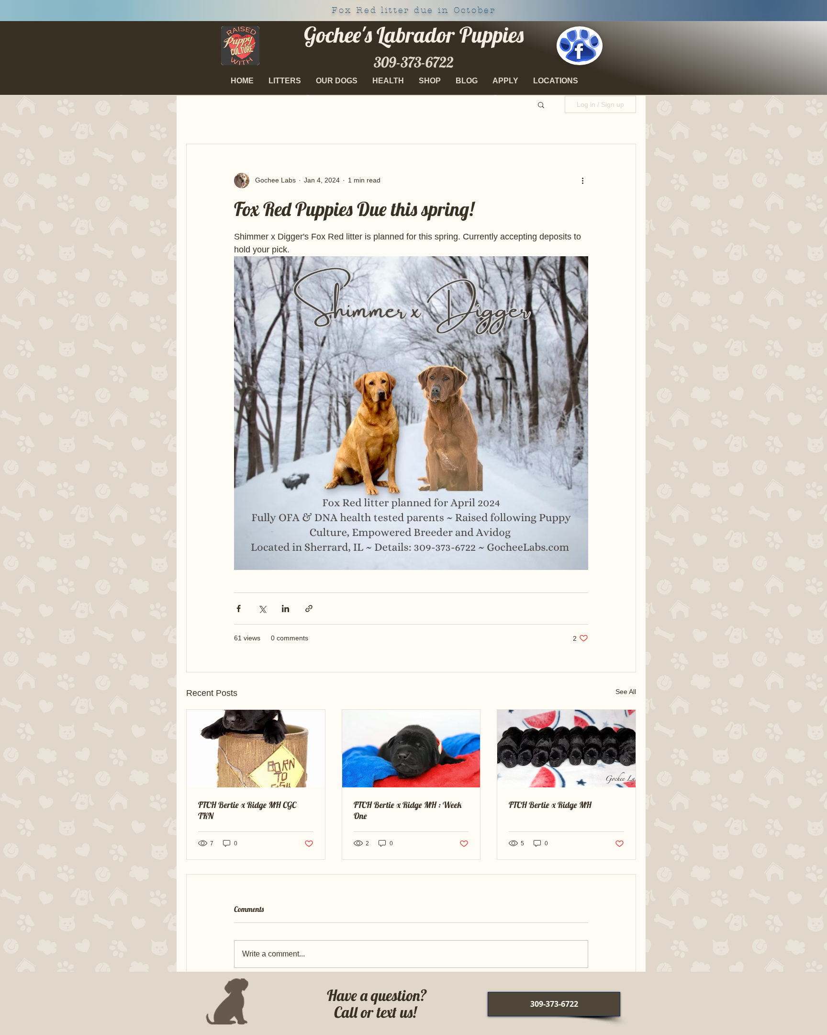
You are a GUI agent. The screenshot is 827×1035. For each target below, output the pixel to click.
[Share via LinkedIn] (285, 608)
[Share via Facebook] (238, 608)
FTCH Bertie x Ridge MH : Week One (408, 810)
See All (625, 691)
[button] (337, 81)
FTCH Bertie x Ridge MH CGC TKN (247, 810)
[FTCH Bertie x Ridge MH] (566, 748)
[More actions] (582, 180)
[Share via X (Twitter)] (262, 608)
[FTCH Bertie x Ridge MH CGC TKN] (256, 748)
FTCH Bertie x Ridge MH (550, 804)
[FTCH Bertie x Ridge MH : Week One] (411, 748)
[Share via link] (308, 608)
